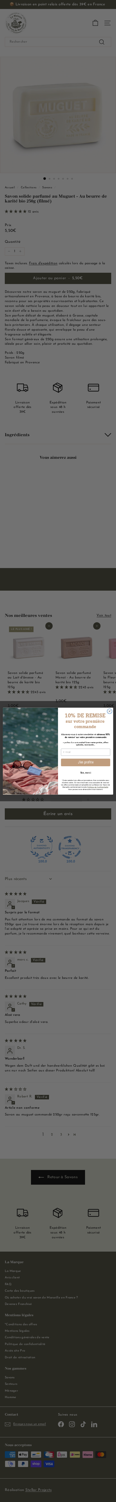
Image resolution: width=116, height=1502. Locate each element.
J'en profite (85, 762)
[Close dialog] (109, 711)
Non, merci (85, 772)
